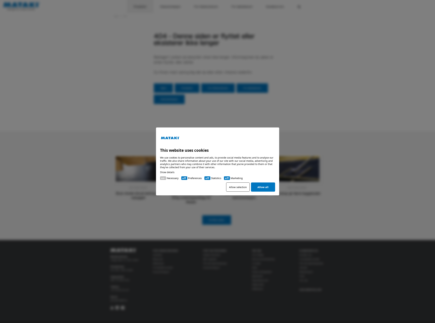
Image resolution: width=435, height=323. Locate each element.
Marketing (237, 178)
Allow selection (238, 187)
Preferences (195, 178)
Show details (167, 172)
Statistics (216, 178)
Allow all (262, 187)
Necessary (173, 178)
